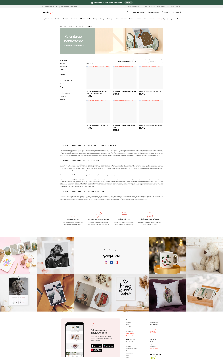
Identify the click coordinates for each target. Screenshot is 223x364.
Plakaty (95, 18)
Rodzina (62, 77)
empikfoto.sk (129, 329)
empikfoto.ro (129, 331)
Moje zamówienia (154, 348)
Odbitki (57, 18)
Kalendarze (74, 18)
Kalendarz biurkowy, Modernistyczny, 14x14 (124, 126)
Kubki (88, 18)
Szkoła (62, 84)
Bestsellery (63, 66)
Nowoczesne (64, 90)
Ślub (145, 18)
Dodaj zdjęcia (176, 19)
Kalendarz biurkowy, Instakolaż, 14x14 (150, 91)
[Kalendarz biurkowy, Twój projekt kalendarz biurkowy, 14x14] (98, 77)
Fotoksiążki (65, 18)
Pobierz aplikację (133, 6)
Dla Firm (152, 6)
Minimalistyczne (65, 93)
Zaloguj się (167, 12)
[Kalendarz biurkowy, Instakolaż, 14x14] (151, 77)
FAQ (127, 357)
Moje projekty (153, 346)
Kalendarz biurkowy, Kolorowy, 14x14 (150, 125)
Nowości (151, 18)
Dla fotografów (130, 335)
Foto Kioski (152, 335)
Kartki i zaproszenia (121, 18)
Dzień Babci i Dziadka (66, 80)
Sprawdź (128, 2)
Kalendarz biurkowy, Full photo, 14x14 (97, 125)
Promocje (159, 18)
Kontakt (178, 6)
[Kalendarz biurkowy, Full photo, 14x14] (98, 111)
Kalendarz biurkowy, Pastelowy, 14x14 (124, 91)
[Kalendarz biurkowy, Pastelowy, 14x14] (125, 77)
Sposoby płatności (131, 341)
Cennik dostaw (130, 344)
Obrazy (102, 18)
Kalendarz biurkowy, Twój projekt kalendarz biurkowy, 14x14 (96, 92)
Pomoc (128, 355)
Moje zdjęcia (153, 344)
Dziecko (62, 99)
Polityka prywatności (131, 350)
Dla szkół (144, 6)
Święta (62, 87)
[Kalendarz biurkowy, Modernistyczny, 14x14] (125, 111)
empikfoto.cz (129, 326)
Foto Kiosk (171, 6)
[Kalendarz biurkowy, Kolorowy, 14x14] (151, 111)
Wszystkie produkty (47, 18)
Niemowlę (63, 96)
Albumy (82, 18)
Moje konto (152, 341)
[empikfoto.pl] (52, 12)
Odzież (131, 18)
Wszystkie (63, 69)
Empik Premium (161, 6)
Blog (127, 324)
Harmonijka (110, 18)
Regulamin (129, 346)
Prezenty (138, 18)
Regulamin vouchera (131, 348)
